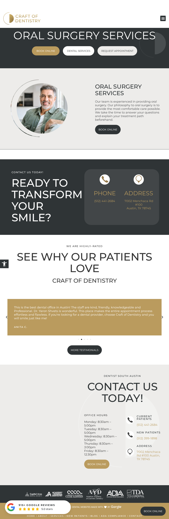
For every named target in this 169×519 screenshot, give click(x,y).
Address (138, 193)
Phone (105, 193)
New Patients (148, 432)
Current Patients (144, 418)
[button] (4, 264)
